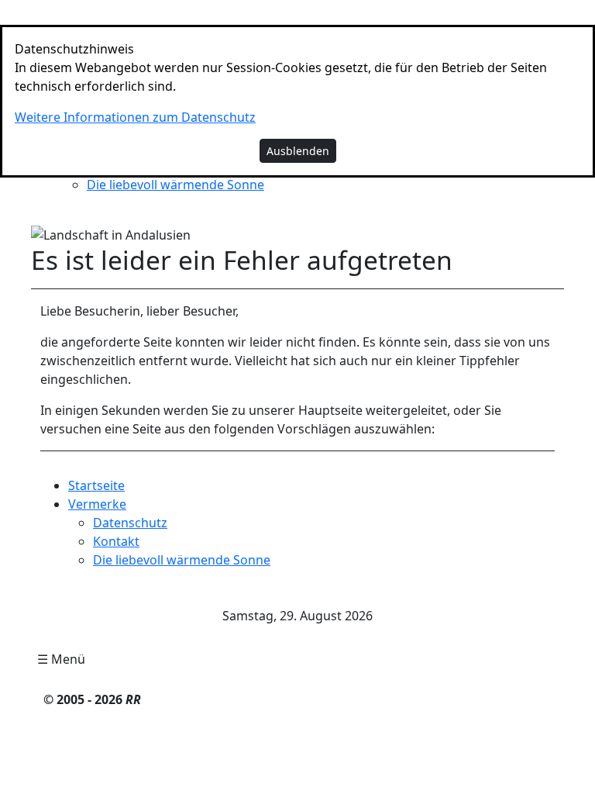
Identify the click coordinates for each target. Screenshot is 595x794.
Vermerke (97, 504)
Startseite (96, 485)
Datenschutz (130, 522)
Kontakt (116, 541)
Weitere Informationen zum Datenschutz (135, 117)
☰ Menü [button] (61, 659)
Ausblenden (298, 150)
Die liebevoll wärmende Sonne (175, 184)
